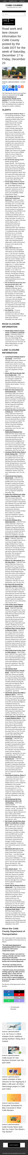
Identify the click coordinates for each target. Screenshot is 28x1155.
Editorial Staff (13, 1)
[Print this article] (19, 997)
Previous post (15, 1007)
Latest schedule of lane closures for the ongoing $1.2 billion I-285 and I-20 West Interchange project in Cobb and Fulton (14, 1084)
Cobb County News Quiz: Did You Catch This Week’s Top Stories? (13, 1129)
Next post (13, 1009)
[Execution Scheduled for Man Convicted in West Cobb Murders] (14, 1100)
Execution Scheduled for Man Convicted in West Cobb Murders (12, 1107)
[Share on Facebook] (9, 991)
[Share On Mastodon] (19, 1000)
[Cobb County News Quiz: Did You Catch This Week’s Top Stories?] (14, 1122)
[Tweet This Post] (19, 991)
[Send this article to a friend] (9, 997)
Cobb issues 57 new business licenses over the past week (13, 1060)
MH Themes (23, 1153)
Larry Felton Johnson (13, 82)
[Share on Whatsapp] (9, 1000)
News (12, 20)
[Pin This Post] (19, 994)
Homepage (22, 1)
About (5, 1)
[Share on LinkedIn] (9, 994)
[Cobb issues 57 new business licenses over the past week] (14, 1053)
